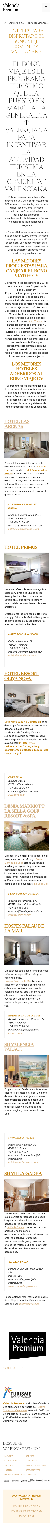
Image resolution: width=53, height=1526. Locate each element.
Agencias (8, 1456)
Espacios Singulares (36, 1465)
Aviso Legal (26, 1516)
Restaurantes (33, 1470)
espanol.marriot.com (19, 914)
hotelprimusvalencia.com (22, 655)
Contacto (13, 1368)
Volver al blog (16, 23)
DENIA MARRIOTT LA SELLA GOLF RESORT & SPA (24, 811)
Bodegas (30, 1456)
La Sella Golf (41, 883)
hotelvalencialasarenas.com (23, 528)
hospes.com (15, 1033)
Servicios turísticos (14, 1475)
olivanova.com (16, 794)
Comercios (31, 1461)
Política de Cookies (26, 1506)
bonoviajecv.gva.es (28, 1303)
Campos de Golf (12, 1461)
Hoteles (8, 1470)
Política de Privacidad (26, 1511)
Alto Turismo (36, 321)
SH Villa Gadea (15, 1227)
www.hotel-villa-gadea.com (23, 1286)
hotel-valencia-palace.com (23, 1162)
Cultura (8, 1465)
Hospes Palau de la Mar (17, 981)
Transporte (32, 1475)
